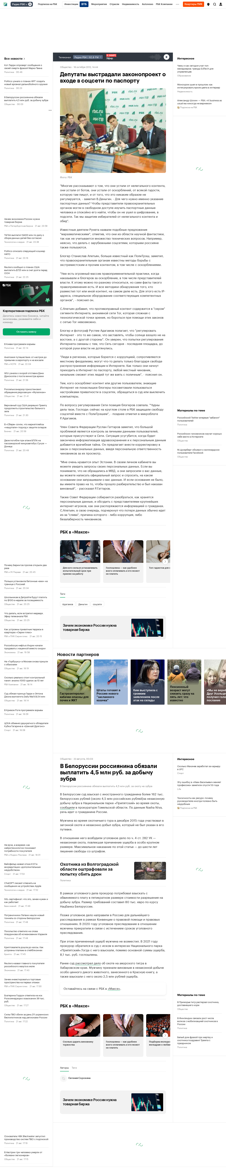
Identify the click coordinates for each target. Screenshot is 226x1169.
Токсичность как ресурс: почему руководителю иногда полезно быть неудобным (197, 800)
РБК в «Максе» (75, 532)
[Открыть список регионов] (208, 4)
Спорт (7, 729)
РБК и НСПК (10, 363)
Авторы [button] (64, 1067)
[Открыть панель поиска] (215, 4)
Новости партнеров (78, 654)
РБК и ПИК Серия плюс (16, 636)
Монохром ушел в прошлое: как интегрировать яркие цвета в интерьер (198, 86)
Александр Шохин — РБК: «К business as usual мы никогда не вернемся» (199, 102)
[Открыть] (26, 4)
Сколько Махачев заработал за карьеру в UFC (198, 767)
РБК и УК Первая (12, 571)
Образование (184, 75)
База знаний (10, 905)
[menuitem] (47, 4)
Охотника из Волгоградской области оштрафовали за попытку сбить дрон (89, 869)
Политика (9, 71)
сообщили (67, 807)
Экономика (9, 652)
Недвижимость (184, 91)
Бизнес (7, 431)
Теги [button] (62, 593)
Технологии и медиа (14, 241)
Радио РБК (18, 4)
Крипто (8, 954)
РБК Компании (11, 684)
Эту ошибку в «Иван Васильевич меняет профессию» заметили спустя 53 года (199, 783)
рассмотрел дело (88, 962)
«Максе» (114, 988)
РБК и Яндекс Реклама (15, 854)
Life (179, 788)
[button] (208, 4)
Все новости (13, 58)
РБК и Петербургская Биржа (18, 225)
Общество (9, 104)
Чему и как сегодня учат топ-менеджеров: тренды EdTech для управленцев (195, 68)
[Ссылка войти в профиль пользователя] (220, 4)
